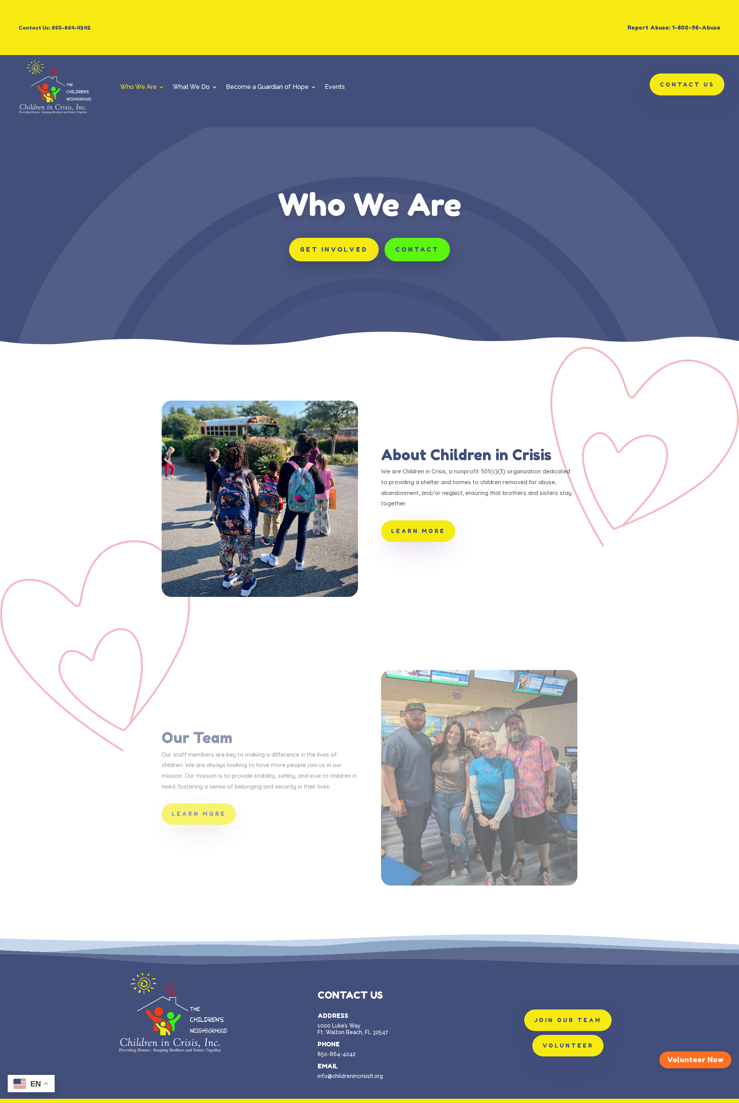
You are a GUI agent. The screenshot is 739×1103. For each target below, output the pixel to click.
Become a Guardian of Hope (267, 86)
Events (335, 86)
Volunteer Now (695, 1059)
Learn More (418, 531)
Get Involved (334, 249)
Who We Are (138, 86)
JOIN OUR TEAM (568, 1020)
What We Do (191, 86)
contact (417, 249)
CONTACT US (687, 84)
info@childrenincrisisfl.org (350, 1076)
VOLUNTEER (568, 1045)
